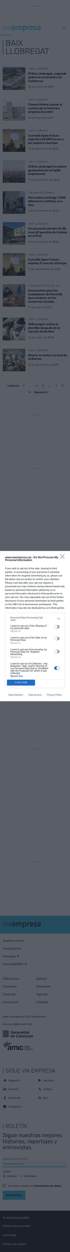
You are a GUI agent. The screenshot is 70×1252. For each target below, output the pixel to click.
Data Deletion (15, 694)
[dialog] (35, 626)
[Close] (63, 557)
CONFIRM (21, 682)
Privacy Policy (54, 694)
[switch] (57, 626)
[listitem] (35, 618)
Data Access (35, 694)
